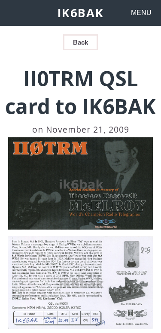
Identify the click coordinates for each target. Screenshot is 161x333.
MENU (141, 12)
